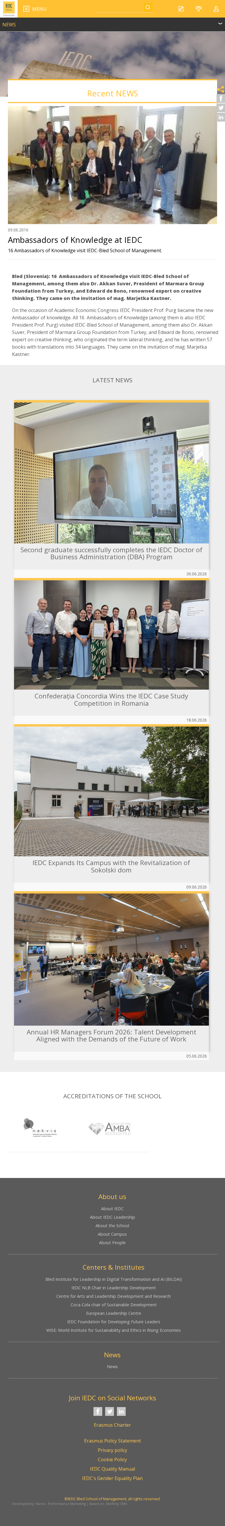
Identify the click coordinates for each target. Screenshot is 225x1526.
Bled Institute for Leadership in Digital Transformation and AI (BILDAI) (113, 1279)
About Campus (112, 1234)
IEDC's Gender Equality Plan (112, 1478)
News (112, 1366)
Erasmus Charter (112, 1425)
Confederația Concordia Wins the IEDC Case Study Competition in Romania (111, 699)
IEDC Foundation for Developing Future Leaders (113, 1321)
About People (112, 1242)
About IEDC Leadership (112, 1217)
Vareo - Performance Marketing (61, 1503)
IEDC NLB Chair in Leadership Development (113, 1287)
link (112, 22)
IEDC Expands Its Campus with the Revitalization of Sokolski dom (111, 866)
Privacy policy (112, 1450)
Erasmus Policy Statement (112, 1441)
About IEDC (112, 1208)
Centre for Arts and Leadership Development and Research (113, 1296)
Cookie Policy (112, 1459)
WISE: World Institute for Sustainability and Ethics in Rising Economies (113, 1330)
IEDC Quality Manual (112, 1469)
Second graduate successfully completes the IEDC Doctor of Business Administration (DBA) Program (111, 553)
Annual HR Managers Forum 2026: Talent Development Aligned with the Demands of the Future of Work (111, 1035)
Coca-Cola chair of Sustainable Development (114, 1304)
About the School (112, 1225)
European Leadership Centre (113, 1313)
